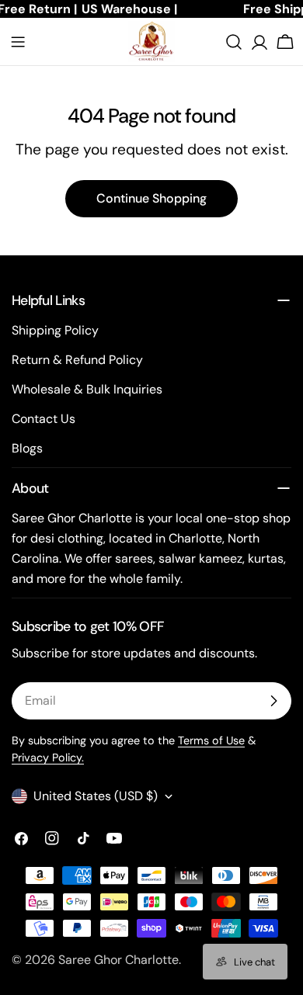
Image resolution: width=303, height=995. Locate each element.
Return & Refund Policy (77, 360)
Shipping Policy (55, 330)
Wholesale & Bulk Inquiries (87, 389)
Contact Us (43, 419)
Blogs (27, 448)
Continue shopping (151, 198)
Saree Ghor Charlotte (118, 960)
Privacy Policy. (48, 757)
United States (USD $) (95, 796)
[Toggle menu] (17, 41)
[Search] (233, 41)
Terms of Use (211, 740)
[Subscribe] (273, 701)
